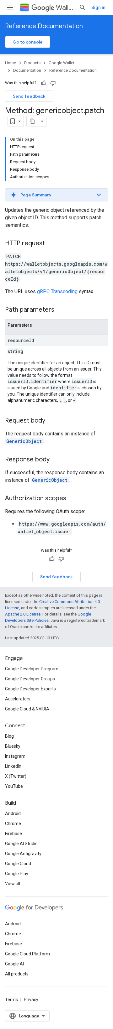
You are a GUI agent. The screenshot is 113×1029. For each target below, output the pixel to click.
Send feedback (29, 96)
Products (32, 62)
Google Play (16, 873)
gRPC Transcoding (57, 291)
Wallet (65, 7)
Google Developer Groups (30, 678)
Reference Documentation (44, 26)
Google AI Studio (21, 843)
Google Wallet (61, 62)
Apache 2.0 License (22, 614)
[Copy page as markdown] (32, 121)
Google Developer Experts (30, 688)
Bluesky (12, 746)
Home (10, 62)
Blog (9, 736)
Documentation (27, 70)
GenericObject (24, 441)
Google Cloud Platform (27, 953)
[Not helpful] (53, 83)
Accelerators (17, 698)
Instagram (15, 756)
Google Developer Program (31, 668)
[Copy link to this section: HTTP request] (51, 243)
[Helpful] (43, 83)
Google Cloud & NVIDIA (27, 708)
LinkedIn (13, 766)
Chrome (13, 823)
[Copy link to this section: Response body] (56, 460)
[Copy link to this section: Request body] (51, 421)
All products (17, 973)
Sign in (98, 7)
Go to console (28, 42)
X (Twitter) (15, 776)
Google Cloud (18, 863)
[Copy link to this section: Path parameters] (60, 310)
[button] (56, 195)
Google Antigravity (23, 853)
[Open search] (82, 7)
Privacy (31, 999)
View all (12, 883)
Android (13, 813)
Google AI (14, 963)
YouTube (14, 786)
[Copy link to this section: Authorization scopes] (72, 498)
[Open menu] (10, 7)
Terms (11, 999)
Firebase (13, 833)
